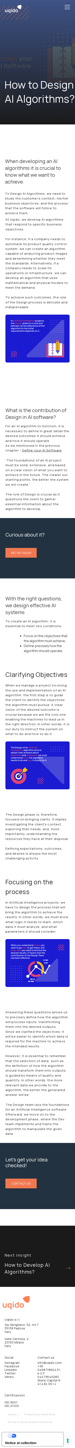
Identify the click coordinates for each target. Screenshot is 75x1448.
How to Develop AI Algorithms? (27, 1268)
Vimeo (9, 1377)
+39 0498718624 (47, 1368)
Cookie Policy (48, 1414)
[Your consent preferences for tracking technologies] (68, 1441)
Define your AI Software (42, 450)
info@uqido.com (50, 1363)
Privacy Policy (32, 1414)
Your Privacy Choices (37, 1436)
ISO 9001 (11, 1402)
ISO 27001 (12, 1406)
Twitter (10, 1373)
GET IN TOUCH (21, 553)
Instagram (12, 1363)
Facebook (12, 1366)
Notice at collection (20, 1443)
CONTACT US (21, 1183)
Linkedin (11, 1370)
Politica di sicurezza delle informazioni (30, 1422)
